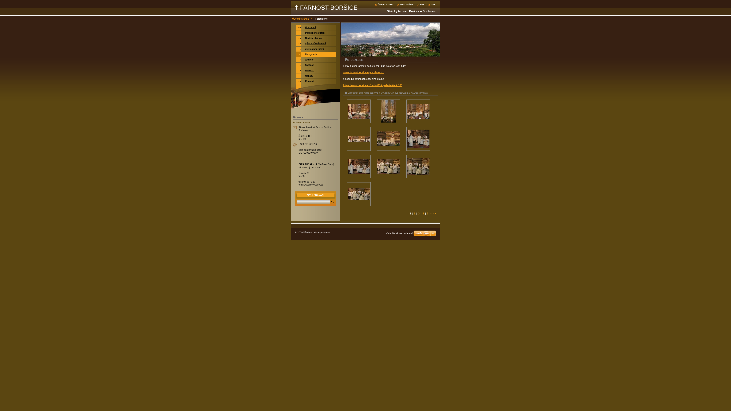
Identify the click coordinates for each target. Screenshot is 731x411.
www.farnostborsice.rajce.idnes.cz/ (363, 72)
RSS (422, 4)
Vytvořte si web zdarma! (399, 233)
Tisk (433, 4)
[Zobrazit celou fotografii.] (359, 111)
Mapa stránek (406, 4)
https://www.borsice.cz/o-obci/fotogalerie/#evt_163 (372, 85)
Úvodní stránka (385, 4)
